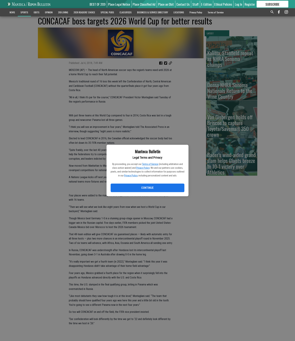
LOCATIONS (178, 12)
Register (250, 4)
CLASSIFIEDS (126, 12)
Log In (238, 4)
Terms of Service (150, 164)
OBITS (36, 12)
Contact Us (183, 4)
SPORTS (24, 12)
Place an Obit (166, 4)
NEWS (12, 12)
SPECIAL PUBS (107, 12)
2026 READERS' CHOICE (84, 12)
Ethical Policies (223, 4)
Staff (195, 4)
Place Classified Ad (144, 4)
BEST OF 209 (98, 4)
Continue (147, 187)
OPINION (49, 12)
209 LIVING (63, 12)
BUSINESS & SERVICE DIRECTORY (152, 12)
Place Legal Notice (119, 4)
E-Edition (206, 4)
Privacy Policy (143, 167)
